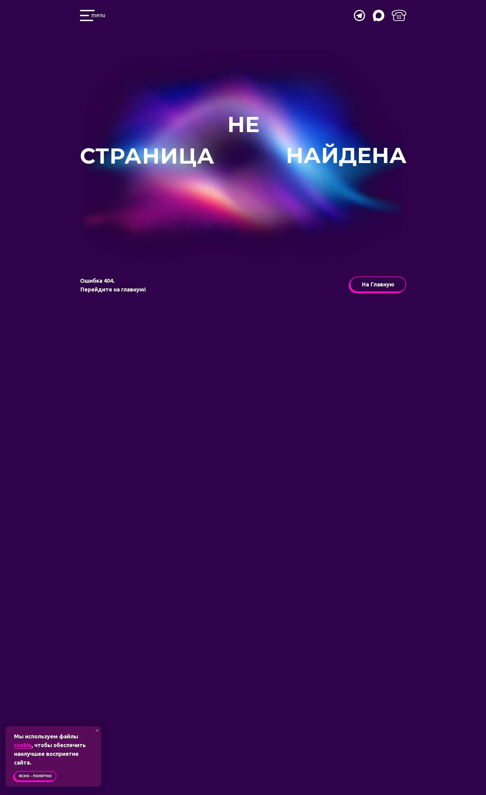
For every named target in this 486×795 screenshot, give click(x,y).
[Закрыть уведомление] (97, 730)
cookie (23, 745)
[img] (399, 15)
